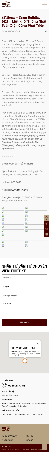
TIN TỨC (29, 436)
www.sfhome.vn (19, 189)
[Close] (37, 343)
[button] (24, 361)
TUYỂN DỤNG (7, 440)
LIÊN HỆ (29, 440)
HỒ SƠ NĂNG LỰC (9, 436)
